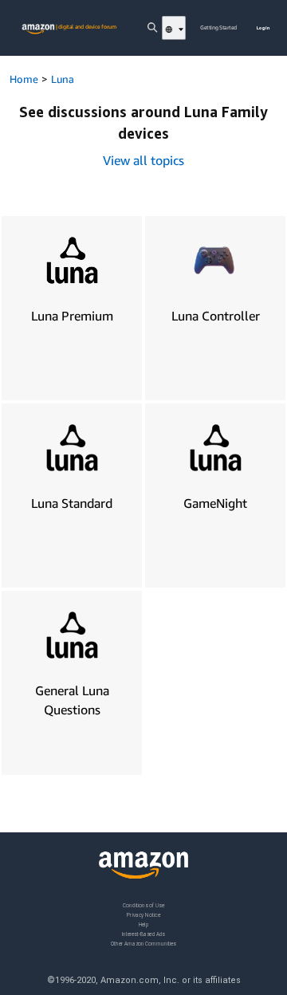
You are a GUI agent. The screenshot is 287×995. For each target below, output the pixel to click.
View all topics (143, 160)
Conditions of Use (143, 905)
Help (144, 923)
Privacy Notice (143, 914)
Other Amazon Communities (143, 943)
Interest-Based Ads (143, 933)
